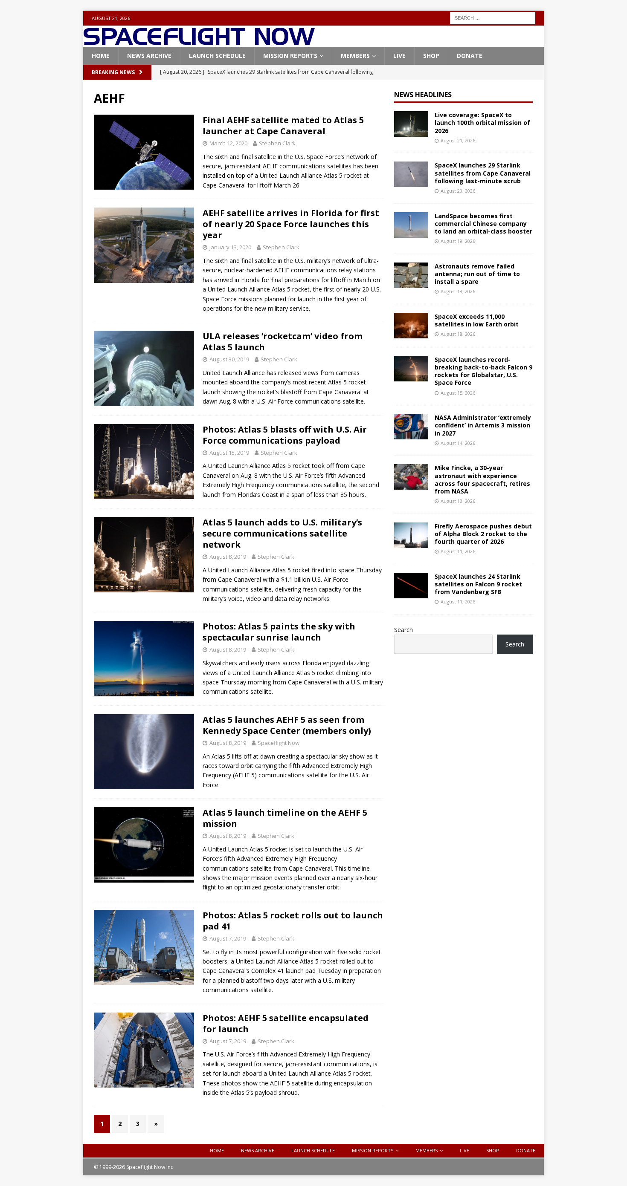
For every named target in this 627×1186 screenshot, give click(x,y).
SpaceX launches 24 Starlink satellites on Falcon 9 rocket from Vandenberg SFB (478, 584)
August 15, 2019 (229, 452)
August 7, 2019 (227, 938)
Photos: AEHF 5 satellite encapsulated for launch (286, 1023)
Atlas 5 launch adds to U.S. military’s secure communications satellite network (282, 533)
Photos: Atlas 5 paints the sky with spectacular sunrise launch (279, 631)
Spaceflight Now (278, 743)
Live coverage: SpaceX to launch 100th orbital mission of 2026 (482, 122)
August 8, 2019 (227, 556)
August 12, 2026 (458, 501)
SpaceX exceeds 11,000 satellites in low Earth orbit (477, 320)
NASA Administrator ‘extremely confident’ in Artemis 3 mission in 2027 (483, 425)
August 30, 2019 (229, 359)
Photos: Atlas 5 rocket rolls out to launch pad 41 (293, 920)
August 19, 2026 (458, 241)
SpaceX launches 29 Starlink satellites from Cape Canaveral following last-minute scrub (483, 173)
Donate (469, 56)
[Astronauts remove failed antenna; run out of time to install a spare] (411, 275)
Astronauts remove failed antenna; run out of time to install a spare (477, 274)
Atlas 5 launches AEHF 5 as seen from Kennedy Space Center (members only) (287, 725)
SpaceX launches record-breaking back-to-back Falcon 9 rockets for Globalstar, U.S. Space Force (483, 371)
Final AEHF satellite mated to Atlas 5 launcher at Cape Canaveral (283, 125)
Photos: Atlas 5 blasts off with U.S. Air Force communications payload (285, 435)
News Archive (149, 56)
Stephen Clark (277, 143)
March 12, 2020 (228, 143)
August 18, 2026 (458, 291)
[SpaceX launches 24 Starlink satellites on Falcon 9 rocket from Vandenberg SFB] (411, 585)
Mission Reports (290, 56)
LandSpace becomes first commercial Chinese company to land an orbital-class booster (483, 223)
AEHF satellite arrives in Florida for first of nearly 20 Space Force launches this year (291, 224)
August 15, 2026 (458, 393)
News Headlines (423, 94)
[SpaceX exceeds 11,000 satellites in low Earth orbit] (411, 325)
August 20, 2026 (458, 191)
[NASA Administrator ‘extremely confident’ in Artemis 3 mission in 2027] (411, 426)
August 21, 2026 (458, 140)
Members (355, 56)
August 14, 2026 (458, 443)
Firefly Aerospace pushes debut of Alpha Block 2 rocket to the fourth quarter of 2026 (483, 533)
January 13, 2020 (230, 247)
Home (101, 56)
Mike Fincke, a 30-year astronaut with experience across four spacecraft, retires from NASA (482, 479)
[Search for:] (492, 17)
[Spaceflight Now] (199, 42)
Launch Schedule (217, 56)
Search (403, 630)
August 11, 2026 (458, 551)
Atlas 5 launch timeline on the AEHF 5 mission (285, 818)
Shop (431, 56)
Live (399, 56)
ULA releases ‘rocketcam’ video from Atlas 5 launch (283, 341)
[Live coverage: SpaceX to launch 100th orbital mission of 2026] (411, 124)
